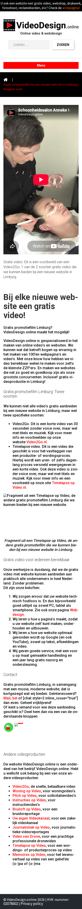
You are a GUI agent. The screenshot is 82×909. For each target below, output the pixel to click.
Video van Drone (26, 836)
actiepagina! (71, 8)
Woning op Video (27, 791)
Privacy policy (31, 903)
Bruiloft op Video (27, 809)
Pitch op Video (25, 795)
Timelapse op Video (29, 845)
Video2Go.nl (36, 442)
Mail (6, 698)
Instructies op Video (29, 800)
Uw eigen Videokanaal (31, 818)
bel (14, 698)
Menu (41, 65)
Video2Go (21, 786)
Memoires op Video (29, 854)
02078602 (10, 903)
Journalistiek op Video (31, 827)
